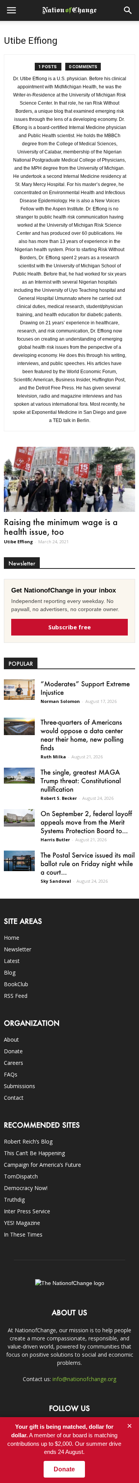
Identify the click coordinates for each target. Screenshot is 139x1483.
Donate (13, 1051)
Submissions (19, 1086)
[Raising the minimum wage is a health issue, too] (69, 479)
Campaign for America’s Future (42, 1164)
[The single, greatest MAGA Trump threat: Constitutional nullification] (19, 776)
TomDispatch (21, 1176)
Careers (13, 1062)
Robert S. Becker (59, 798)
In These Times (23, 1234)
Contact (14, 1097)
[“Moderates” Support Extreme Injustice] (19, 689)
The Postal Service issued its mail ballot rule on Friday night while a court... (88, 863)
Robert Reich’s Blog (28, 1141)
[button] (128, 10)
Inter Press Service (27, 1211)
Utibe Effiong (18, 541)
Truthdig (14, 1199)
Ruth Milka (53, 757)
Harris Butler (55, 839)
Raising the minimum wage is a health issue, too (61, 527)
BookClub (16, 984)
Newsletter (17, 949)
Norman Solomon (60, 701)
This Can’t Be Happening (34, 1153)
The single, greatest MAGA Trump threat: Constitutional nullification (81, 780)
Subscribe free (69, 627)
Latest (12, 961)
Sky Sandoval (56, 881)
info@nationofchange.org (84, 1379)
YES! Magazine (22, 1222)
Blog (9, 972)
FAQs (10, 1074)
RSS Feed (15, 995)
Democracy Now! (25, 1188)
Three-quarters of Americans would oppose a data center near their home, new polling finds (82, 735)
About (11, 1039)
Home (11, 937)
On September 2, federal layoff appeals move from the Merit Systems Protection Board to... (86, 822)
